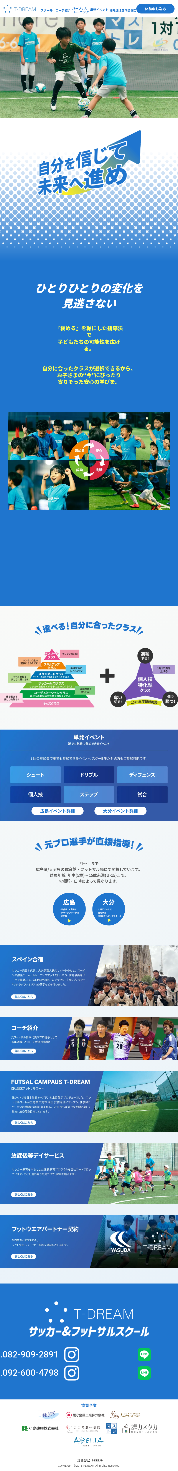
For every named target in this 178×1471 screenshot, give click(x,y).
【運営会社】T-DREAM (89, 1460)
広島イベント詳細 (57, 811)
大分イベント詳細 (120, 811)
